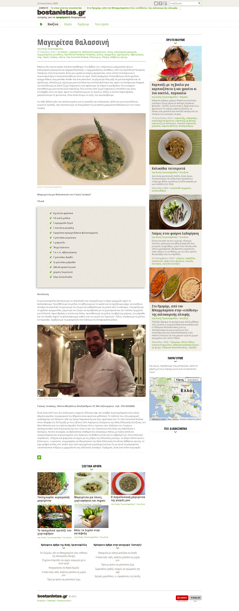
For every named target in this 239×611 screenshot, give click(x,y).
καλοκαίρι (191, 118)
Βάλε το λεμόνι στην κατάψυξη (87, 531)
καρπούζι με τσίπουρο (164, 123)
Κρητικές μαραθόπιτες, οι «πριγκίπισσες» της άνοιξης (117, 576)
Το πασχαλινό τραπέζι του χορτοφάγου (54, 531)
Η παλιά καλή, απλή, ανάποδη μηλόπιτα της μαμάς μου (64, 573)
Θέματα (184, 96)
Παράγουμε (83, 24)
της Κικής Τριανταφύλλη (50, 49)
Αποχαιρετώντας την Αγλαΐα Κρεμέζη (64, 567)
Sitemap (51, 600)
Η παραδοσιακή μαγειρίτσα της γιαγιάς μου (128, 498)
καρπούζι (180, 118)
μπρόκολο (157, 261)
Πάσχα (105, 57)
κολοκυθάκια (159, 190)
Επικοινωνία (64, 600)
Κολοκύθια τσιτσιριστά (168, 168)
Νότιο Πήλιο (187, 342)
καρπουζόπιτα (169, 125)
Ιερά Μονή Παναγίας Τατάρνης (79, 54)
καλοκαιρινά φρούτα (163, 120)
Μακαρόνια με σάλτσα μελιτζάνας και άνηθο (117, 552)
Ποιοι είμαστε (102, 24)
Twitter (156, 3)
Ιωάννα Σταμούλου (162, 344)
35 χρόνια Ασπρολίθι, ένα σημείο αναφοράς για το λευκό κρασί (64, 561)
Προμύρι (175, 342)
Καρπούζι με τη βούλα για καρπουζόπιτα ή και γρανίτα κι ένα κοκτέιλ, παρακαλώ (174, 88)
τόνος (110, 51)
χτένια (100, 54)
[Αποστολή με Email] (39, 457)
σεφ (39, 57)
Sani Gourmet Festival (77, 57)
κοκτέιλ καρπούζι (186, 123)
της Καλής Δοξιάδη (46, 504)
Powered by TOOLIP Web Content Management (195, 598)
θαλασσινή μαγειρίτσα (94, 51)
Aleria (62, 57)
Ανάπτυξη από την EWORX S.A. (182, 598)
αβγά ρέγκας (137, 54)
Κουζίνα (62, 504)
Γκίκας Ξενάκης (50, 57)
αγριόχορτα (123, 54)
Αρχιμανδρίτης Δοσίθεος (50, 54)
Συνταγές (62, 51)
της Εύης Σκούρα (82, 504)
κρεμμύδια (109, 54)
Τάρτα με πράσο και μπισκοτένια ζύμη (63, 579)
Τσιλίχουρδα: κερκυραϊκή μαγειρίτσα (53, 498)
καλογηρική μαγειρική (125, 51)
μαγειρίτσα (75, 51)
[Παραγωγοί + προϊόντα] (175, 420)
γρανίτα (156, 125)
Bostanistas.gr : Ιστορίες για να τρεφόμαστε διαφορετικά (61, 14)
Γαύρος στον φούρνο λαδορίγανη (175, 233)
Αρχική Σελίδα (41, 24)
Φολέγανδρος (186, 125)
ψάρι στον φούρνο (174, 261)
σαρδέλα (190, 258)
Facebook (161, 3)
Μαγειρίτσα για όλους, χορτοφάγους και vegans (89, 498)
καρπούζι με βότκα (185, 120)
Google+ (165, 3)
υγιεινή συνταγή (171, 263)
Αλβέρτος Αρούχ (118, 57)
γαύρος (180, 258)
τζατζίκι (192, 347)
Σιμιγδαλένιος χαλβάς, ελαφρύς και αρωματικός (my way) (117, 570)
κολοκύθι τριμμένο (181, 188)
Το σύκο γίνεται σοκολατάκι (66, 8)
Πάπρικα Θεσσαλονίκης (174, 347)
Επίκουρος (95, 57)
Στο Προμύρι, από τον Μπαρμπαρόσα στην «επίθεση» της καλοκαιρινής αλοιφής (132, 8)
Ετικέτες (41, 600)
